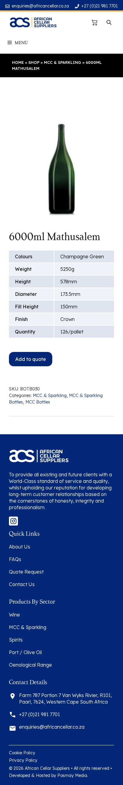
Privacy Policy (23, 760)
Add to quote (30, 359)
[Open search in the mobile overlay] (110, 22)
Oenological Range (30, 665)
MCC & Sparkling (62, 62)
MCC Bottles (37, 402)
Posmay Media (72, 775)
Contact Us (22, 584)
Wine (14, 615)
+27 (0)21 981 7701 (99, 6)
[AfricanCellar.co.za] (33, 22)
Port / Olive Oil (25, 652)
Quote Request (26, 572)
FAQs (15, 559)
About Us (19, 547)
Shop (33, 62)
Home (18, 62)
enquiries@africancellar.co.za (40, 6)
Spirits (16, 640)
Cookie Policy (22, 752)
